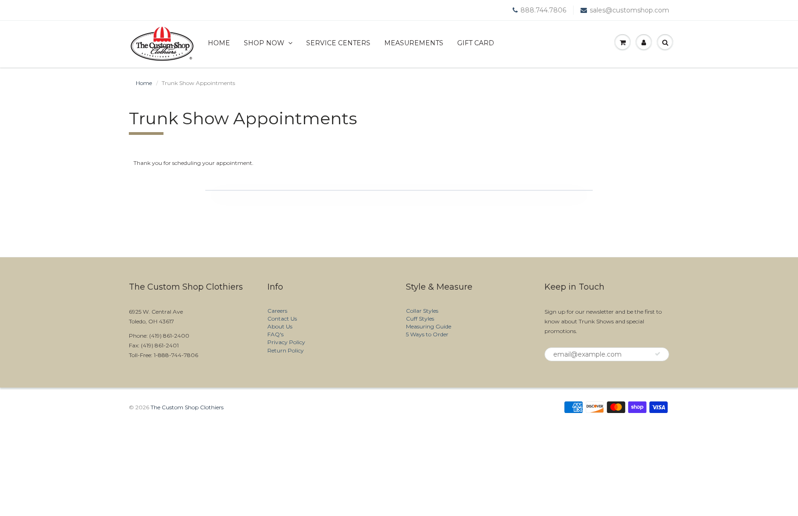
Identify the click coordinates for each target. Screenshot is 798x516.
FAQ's (275, 334)
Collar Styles (422, 310)
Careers (277, 310)
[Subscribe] (657, 353)
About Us (279, 326)
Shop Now (264, 43)
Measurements (413, 43)
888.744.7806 (543, 10)
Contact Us (282, 318)
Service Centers (338, 43)
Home (219, 43)
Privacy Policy (286, 342)
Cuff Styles (420, 318)
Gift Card (475, 43)
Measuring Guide (428, 326)
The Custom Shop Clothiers (187, 407)
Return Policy (285, 350)
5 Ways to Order (427, 334)
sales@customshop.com (629, 10)
